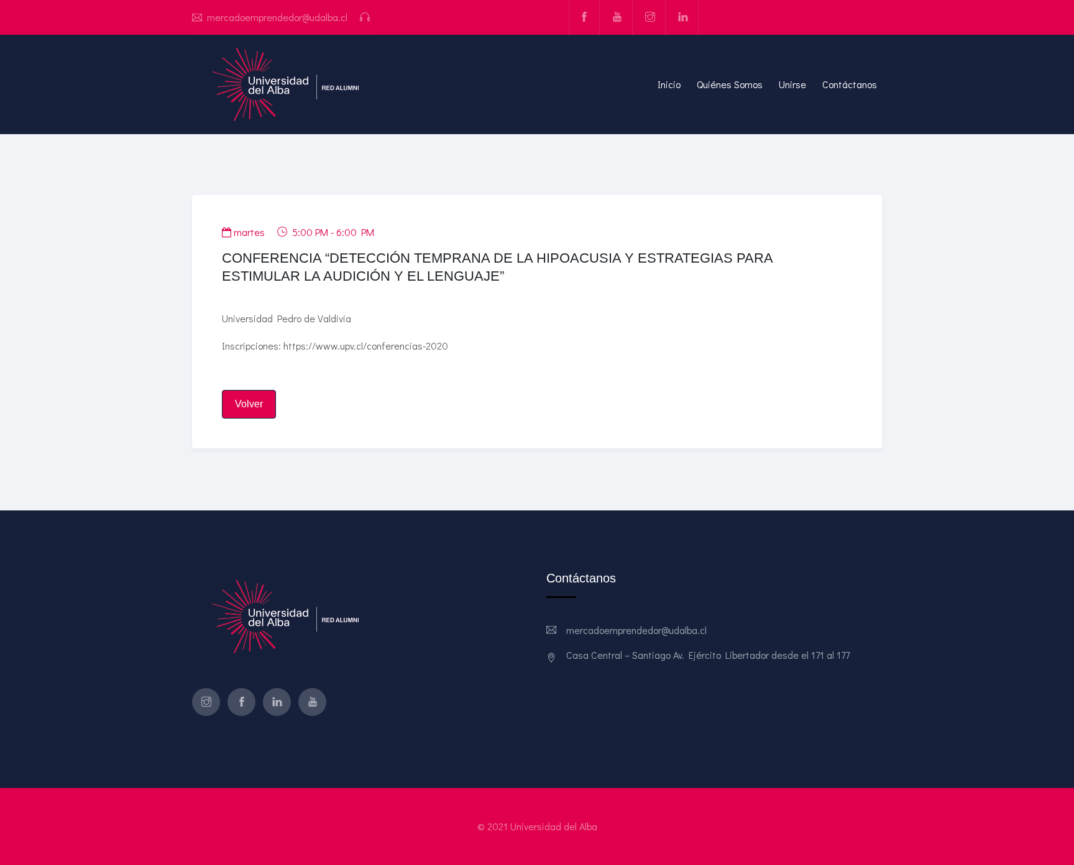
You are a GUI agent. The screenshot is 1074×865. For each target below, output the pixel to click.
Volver (249, 404)
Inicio (669, 84)
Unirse (792, 84)
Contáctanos (849, 84)
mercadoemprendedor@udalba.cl (277, 17)
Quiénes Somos (730, 84)
